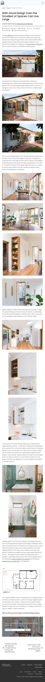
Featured (8, 8)
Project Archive (38, 667)
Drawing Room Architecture (25, 24)
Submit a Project (27, 671)
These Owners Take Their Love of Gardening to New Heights (33, 648)
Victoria (4, 30)
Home (3, 8)
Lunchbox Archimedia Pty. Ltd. (6, 665)
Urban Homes (17, 30)
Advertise (40, 671)
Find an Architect (38, 665)
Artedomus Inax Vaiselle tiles (10, 561)
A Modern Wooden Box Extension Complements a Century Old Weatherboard (11, 648)
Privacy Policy (30, 674)
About (21, 671)
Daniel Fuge (22, 28)
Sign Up (28, 630)
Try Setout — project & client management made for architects (30, 676)
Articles (23, 665)
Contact (34, 671)
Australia (8, 30)
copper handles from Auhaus (20, 559)
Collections (29, 665)
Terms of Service (38, 674)
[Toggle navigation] (42, 3)
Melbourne (37, 28)
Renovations (23, 30)
